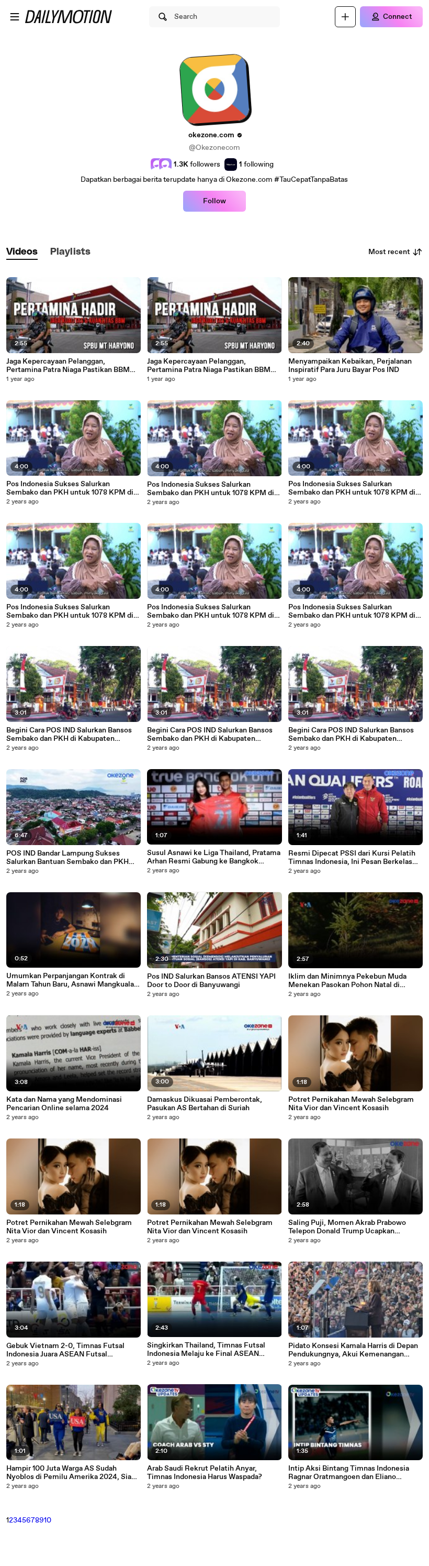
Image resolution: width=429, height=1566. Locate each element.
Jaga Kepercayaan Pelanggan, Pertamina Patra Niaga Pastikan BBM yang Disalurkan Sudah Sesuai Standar (70, 365)
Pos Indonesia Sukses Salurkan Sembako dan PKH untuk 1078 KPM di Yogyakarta (69, 488)
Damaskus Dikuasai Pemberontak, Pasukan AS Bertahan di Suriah (204, 1104)
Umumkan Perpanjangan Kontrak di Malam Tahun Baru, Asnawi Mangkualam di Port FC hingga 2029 (73, 980)
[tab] (22, 252)
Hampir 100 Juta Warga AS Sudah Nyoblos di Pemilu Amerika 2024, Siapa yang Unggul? (72, 1472)
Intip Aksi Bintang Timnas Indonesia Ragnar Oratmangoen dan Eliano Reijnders (348, 1472)
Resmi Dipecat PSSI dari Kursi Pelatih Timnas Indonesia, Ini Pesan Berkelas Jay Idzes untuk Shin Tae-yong (351, 857)
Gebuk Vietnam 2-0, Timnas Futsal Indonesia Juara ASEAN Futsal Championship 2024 (65, 1350)
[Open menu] (14, 16)
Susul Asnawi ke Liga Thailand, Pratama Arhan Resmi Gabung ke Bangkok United (213, 857)
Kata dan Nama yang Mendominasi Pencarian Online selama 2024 (64, 1104)
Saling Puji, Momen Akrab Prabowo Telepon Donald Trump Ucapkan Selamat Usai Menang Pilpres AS (347, 1227)
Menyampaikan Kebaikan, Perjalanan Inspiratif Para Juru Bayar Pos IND (350, 365)
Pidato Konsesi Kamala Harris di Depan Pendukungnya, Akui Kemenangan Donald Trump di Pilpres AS (353, 1350)
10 (47, 1520)
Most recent (389, 252)
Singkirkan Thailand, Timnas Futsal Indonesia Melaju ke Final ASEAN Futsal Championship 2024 (206, 1349)
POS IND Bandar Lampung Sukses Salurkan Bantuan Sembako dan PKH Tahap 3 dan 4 (67, 857)
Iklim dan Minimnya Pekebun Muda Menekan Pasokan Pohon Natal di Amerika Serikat (347, 980)
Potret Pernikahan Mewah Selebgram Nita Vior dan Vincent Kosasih (69, 1227)
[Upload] (345, 16)
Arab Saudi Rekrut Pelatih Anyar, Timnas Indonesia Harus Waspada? (204, 1472)
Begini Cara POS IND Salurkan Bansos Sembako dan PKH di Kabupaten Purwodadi (69, 734)
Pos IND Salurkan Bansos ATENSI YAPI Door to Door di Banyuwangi (211, 980)
